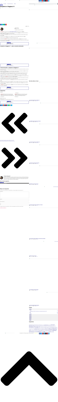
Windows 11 (41, 331)
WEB (47, 330)
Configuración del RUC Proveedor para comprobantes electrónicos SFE (38, 311)
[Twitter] (41, 1)
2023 (30, 317)
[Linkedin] (44, 1)
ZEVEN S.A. (51, 331)
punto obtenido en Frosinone (13, 31)
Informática (5, 3)
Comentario (1, 191)
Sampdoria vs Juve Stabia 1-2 (3, 183)
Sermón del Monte (45, 329)
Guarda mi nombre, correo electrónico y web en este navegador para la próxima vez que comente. (12, 206)
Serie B (10, 64)
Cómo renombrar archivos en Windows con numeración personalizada (37, 238)
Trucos (41, 330)
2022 (30, 318)
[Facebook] (39, 1)
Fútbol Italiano (8, 64)
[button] (0, 24)
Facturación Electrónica (10, 3)
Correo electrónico (2, 201)
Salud (33, 329)
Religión (15, 3)
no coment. (37, 163)
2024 (30, 316)
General (1, 3)
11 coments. (37, 184)
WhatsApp (50, 330)
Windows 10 (34, 331)
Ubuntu (44, 330)
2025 (30, 314)
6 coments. (37, 142)
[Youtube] (42, 1)
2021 (30, 320)
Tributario (36, 330)
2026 (30, 309)
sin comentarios (12, 65)
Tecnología (33, 330)
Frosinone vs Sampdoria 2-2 (10, 43)
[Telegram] (48, 1)
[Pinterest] (47, 1)
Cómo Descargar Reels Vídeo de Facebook (34, 305)
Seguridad (36, 329)
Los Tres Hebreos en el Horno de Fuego (33, 289)
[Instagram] (45, 1)
